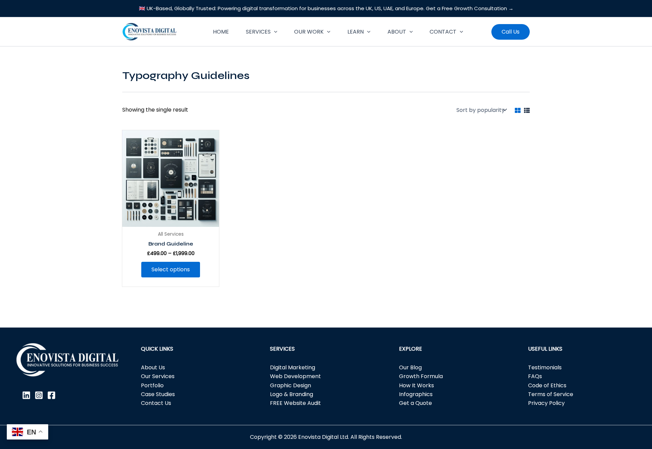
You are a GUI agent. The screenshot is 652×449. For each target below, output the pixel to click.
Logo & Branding (291, 394)
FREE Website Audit (295, 403)
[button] (274, 32)
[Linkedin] (26, 395)
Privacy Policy (546, 403)
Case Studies (158, 394)
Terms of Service (550, 394)
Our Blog (410, 367)
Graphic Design (290, 385)
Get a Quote (415, 403)
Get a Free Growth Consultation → (469, 8)
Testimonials (545, 367)
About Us (153, 367)
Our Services (158, 376)
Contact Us (156, 403)
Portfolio (152, 385)
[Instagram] (39, 395)
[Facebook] (51, 395)
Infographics (416, 394)
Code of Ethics (547, 385)
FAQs (535, 376)
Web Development (295, 376)
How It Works (416, 385)
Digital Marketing (292, 367)
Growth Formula (421, 376)
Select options (170, 269)
